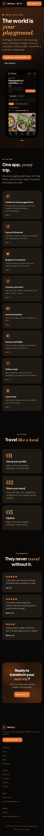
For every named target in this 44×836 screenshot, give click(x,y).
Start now (20, 694)
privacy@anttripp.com (11, 816)
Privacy (5, 812)
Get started (33, 4)
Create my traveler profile (16, 57)
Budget (5, 782)
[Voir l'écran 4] (24, 140)
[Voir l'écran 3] (22, 140)
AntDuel (5, 786)
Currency (5, 775)
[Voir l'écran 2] (19, 140)
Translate (5, 778)
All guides (6, 764)
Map (4, 760)
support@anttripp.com (11, 801)
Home (4, 752)
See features (10, 63)
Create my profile (11, 740)
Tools (4, 756)
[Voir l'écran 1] (18, 140)
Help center (6, 797)
